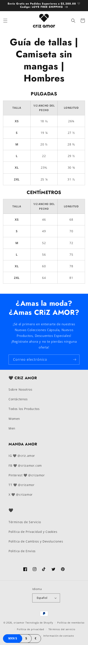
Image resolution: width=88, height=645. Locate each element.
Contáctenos (18, 399)
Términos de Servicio (25, 522)
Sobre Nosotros (20, 389)
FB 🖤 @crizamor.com (25, 465)
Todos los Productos (24, 409)
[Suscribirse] (74, 360)
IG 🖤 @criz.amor (22, 456)
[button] (5, 20)
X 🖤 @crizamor (21, 494)
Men (12, 428)
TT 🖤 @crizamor (21, 485)
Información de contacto (58, 635)
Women (14, 419)
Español (42, 598)
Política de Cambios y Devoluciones (36, 541)
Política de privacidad (30, 629)
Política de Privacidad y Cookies (33, 532)
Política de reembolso (71, 622)
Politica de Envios (22, 551)
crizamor (19, 622)
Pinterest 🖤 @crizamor (27, 475)
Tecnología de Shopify (39, 622)
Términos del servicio (61, 629)
